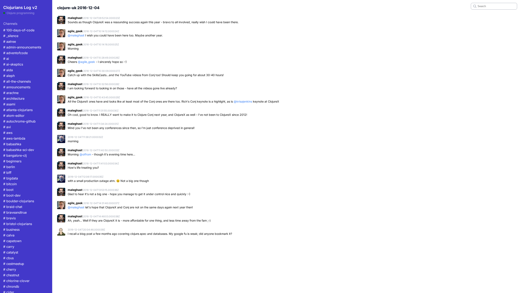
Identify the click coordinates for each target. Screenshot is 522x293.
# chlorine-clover (16, 281)
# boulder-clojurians (18, 201)
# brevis (9, 218)
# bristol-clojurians (17, 224)
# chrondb (11, 286)
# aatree (9, 41)
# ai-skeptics (13, 64)
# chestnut (11, 275)
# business (11, 229)
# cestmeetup (13, 264)
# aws (7, 133)
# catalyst (10, 252)
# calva (8, 235)
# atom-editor (13, 116)
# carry (8, 247)
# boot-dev (12, 195)
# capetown (12, 241)
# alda (8, 70)
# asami (9, 104)
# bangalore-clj (15, 155)
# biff (7, 173)
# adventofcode (15, 53)
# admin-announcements (22, 47)
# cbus (8, 258)
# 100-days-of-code (18, 30)
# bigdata (10, 178)
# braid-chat (12, 207)
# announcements (16, 87)
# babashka (12, 144)
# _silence (10, 36)
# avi (7, 127)
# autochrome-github (19, 121)
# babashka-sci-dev (18, 150)
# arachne (11, 93)
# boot (8, 190)
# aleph (9, 76)
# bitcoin (10, 184)
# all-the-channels (17, 81)
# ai (6, 59)
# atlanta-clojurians (18, 110)
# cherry (9, 269)
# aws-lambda (14, 138)
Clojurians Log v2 (20, 7)
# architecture (13, 98)
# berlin (9, 167)
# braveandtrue (15, 212)
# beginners (12, 161)
